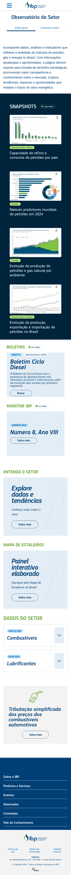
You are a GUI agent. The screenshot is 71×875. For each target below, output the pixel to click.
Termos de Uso (13, 850)
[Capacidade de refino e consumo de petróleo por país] (35, 139)
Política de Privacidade (34, 850)
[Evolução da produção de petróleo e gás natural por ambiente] (35, 253)
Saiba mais (23, 440)
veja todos (48, 106)
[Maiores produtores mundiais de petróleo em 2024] (35, 196)
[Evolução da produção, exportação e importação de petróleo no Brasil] (35, 309)
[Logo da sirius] (35, 869)
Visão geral (21, 28)
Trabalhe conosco (57, 850)
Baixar (21, 393)
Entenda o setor (50, 28)
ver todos (36, 347)
